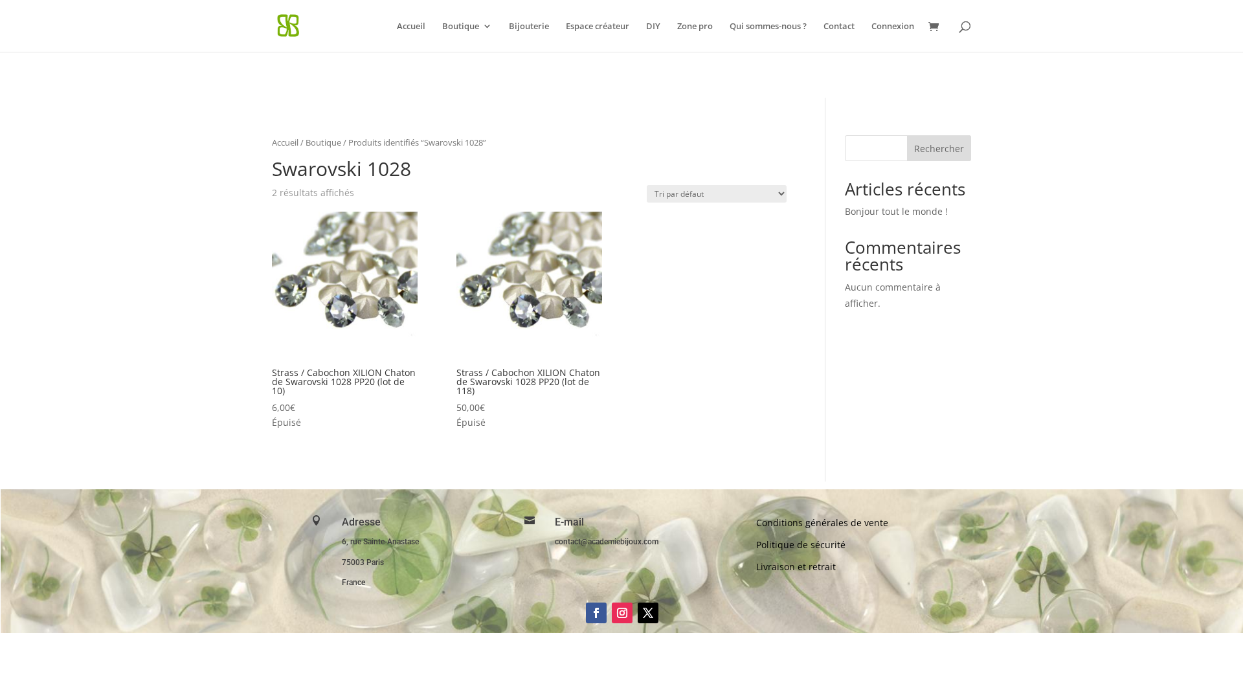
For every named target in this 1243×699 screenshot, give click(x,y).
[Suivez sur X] (648, 613)
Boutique (460, 26)
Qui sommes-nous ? (768, 26)
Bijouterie (529, 26)
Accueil (411, 26)
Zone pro (695, 26)
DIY (653, 26)
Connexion (892, 26)
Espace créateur (597, 26)
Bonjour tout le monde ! (896, 211)
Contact (839, 26)
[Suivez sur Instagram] (622, 613)
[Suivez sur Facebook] (596, 613)
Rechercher (939, 148)
